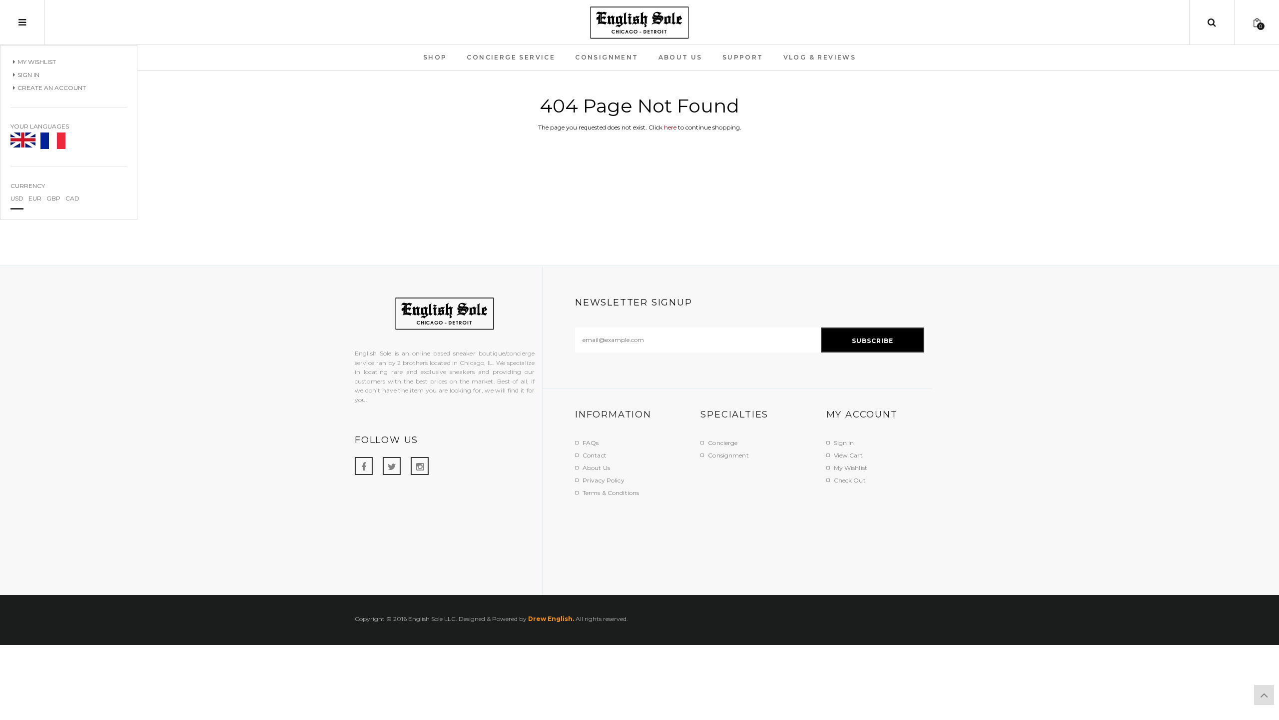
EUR (34, 198)
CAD (72, 198)
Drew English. (551, 618)
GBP (53, 198)
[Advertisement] (757, 540)
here (670, 127)
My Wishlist (36, 62)
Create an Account (51, 88)
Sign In (28, 74)
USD (16, 198)
